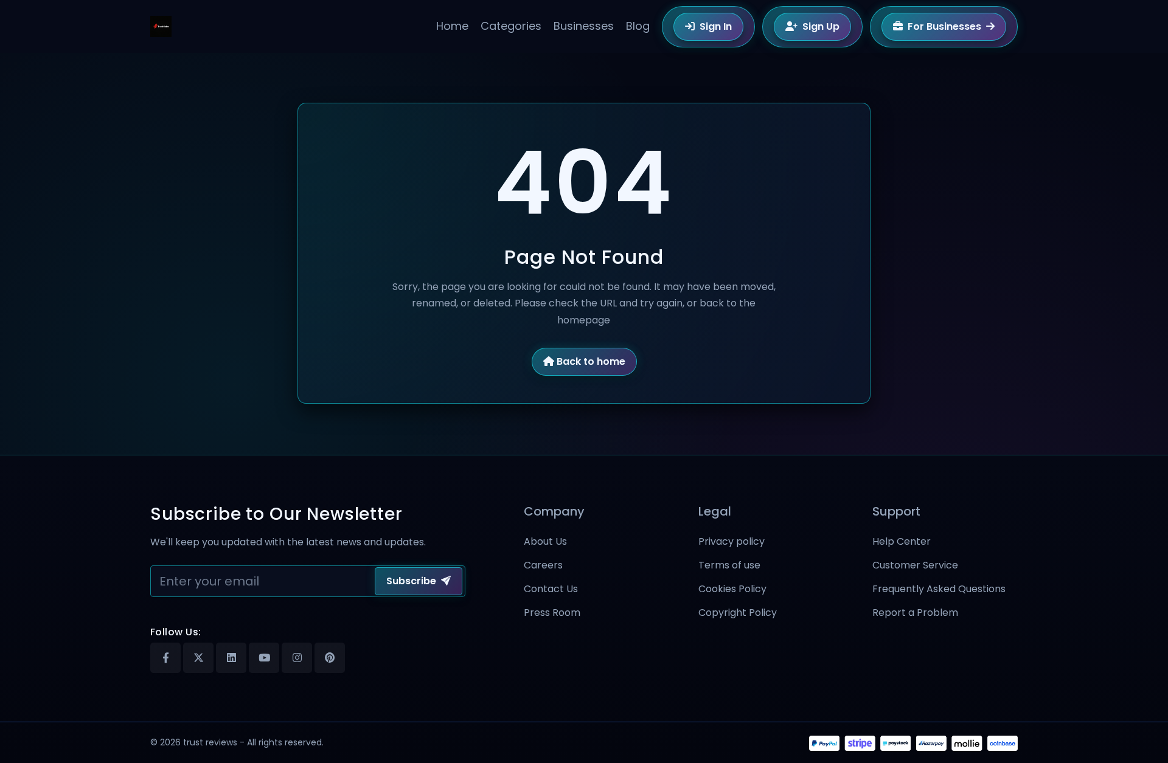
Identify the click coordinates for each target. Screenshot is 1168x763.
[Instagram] (297, 658)
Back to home (591, 361)
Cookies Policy (732, 589)
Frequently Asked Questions (939, 589)
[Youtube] (264, 658)
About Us (545, 541)
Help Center (901, 541)
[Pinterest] (330, 658)
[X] (198, 658)
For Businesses (944, 26)
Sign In (716, 26)
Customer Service (915, 565)
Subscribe (411, 581)
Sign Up (820, 26)
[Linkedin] (231, 658)
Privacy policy (731, 541)
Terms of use (729, 565)
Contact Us (551, 589)
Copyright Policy (737, 613)
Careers (543, 565)
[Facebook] (165, 658)
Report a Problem (915, 613)
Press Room (552, 613)
